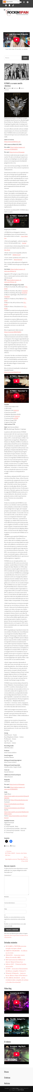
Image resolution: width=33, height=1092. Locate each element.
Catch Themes (21, 1089)
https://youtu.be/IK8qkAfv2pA (12, 372)
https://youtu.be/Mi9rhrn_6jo (12, 141)
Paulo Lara (15, 88)
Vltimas (13, 846)
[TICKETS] (25, 291)
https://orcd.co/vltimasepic (17, 152)
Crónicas (7, 1077)
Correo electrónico (9, 903)
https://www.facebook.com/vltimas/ (14, 804)
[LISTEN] (15, 418)
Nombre (6, 896)
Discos (6, 1071)
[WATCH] (16, 410)
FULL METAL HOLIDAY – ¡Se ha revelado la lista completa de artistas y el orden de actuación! (17, 980)
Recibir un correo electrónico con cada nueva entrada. (15, 925)
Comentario (8, 875)
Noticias (8, 846)
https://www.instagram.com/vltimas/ (14, 808)
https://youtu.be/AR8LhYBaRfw (12, 332)
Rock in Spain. (16, 1088)
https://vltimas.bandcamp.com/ (19, 800)
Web (5, 909)
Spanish (9, 2)
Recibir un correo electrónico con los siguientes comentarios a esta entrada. (14, 918)
